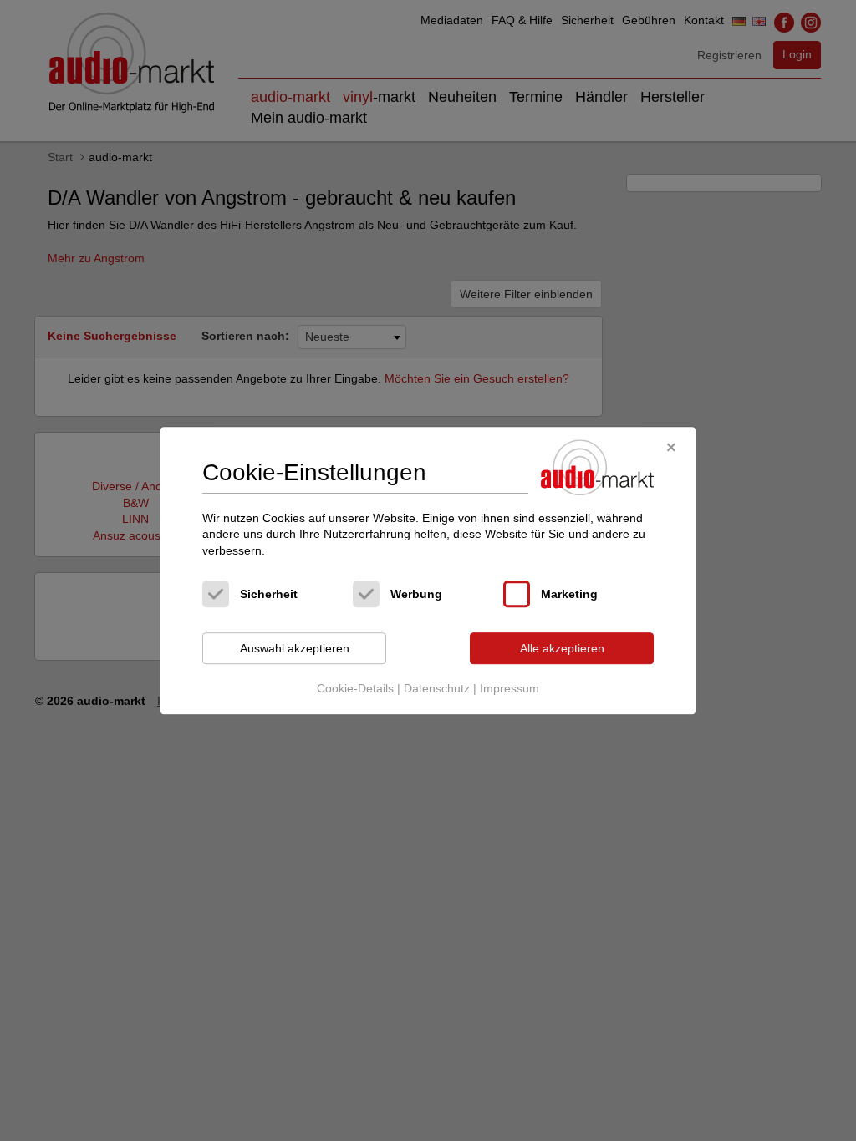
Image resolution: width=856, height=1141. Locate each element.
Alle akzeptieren (562, 648)
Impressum (509, 688)
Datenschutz (437, 688)
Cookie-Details (355, 688)
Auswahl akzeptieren (294, 648)
